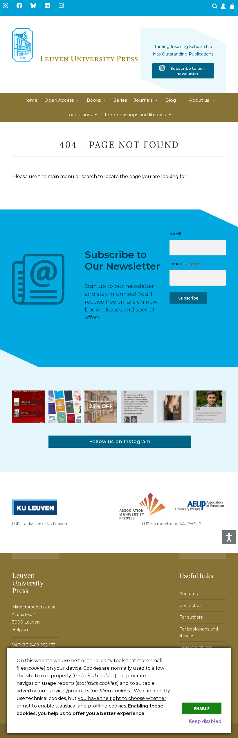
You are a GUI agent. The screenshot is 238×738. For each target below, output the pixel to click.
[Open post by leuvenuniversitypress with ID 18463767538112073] (28, 407)
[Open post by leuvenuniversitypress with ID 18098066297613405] (209, 407)
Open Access (59, 100)
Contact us (190, 605)
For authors (79, 114)
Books (94, 100)
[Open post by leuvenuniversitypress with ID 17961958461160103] (137, 407)
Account (224, 7)
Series (120, 100)
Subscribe (188, 298)
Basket (233, 7)
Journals (143, 100)
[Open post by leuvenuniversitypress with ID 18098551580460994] (100, 407)
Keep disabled (205, 721)
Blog (170, 100)
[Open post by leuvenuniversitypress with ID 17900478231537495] (173, 407)
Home (30, 100)
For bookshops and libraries (135, 114)
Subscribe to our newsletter (187, 71)
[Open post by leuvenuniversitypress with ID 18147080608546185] (64, 407)
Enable (202, 708)
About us (199, 100)
